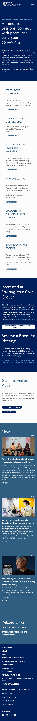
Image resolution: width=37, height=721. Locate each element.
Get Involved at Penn (12, 407)
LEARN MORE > (12, 110)
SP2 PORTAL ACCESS (10, 684)
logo (12, 4)
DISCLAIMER (7, 672)
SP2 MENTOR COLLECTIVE (13, 628)
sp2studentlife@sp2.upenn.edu (24, 319)
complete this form (22, 310)
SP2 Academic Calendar (13, 661)
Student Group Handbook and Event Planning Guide (18, 327)
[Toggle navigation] (32, 4)
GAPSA (9, 412)
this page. (18, 356)
